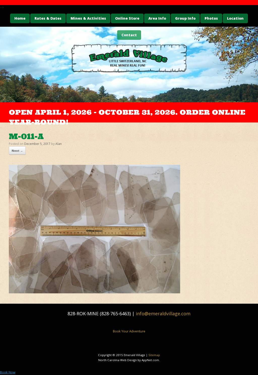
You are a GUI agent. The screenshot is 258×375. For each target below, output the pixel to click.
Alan (58, 144)
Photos (211, 18)
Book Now (7, 372)
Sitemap (154, 355)
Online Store (127, 18)
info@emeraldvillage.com (163, 313)
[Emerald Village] (129, 58)
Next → (17, 150)
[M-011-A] (94, 291)
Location (235, 18)
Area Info (157, 18)
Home (19, 18)
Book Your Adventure (129, 331)
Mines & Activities (88, 18)
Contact (129, 35)
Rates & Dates (48, 18)
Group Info (185, 18)
